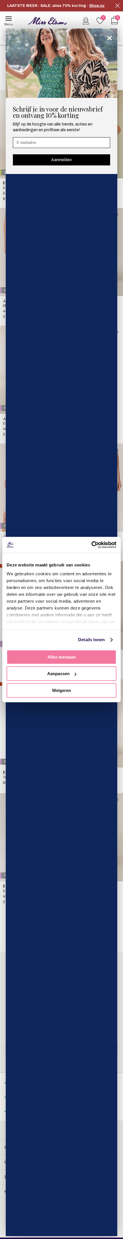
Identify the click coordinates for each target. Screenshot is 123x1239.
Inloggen (86, 21)
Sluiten (117, 6)
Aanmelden (61, 160)
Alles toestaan (61, 657)
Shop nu (96, 6)
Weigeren (61, 690)
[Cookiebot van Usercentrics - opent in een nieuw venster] (91, 544)
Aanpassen (58, 673)
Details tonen (91, 639)
